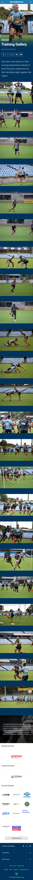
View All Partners (16, 838)
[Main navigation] (2, 2)
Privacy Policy (20, 865)
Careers (6, 869)
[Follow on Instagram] (30, 846)
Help (10, 869)
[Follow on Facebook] (23, 846)
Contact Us (16, 869)
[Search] (31, 2)
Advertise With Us (24, 869)
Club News (5, 39)
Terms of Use (12, 865)
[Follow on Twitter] (26, 846)
